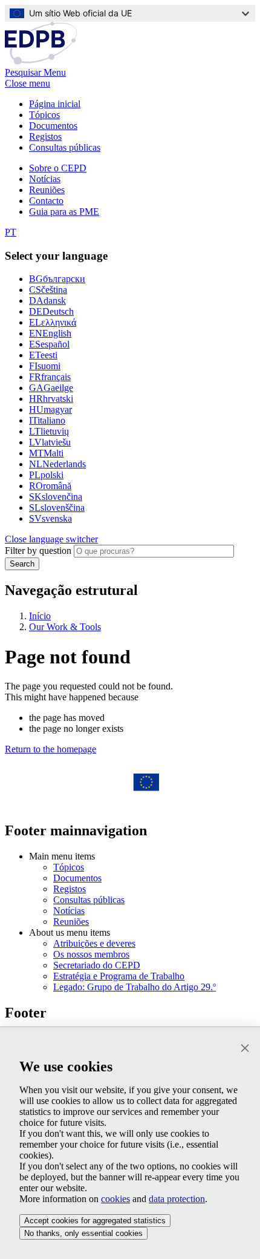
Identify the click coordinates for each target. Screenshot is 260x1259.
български (57, 279)
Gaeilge (51, 388)
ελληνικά (52, 322)
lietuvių (49, 431)
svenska (50, 518)
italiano (47, 420)
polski (46, 475)
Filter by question (38, 550)
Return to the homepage (50, 749)
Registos (45, 136)
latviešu (50, 442)
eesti (43, 355)
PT (10, 232)
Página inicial (54, 104)
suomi (44, 366)
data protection (177, 1199)
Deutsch (51, 311)
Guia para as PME (64, 211)
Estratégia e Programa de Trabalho (118, 976)
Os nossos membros (91, 954)
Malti (46, 453)
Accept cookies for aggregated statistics (95, 1220)
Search (22, 563)
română (50, 486)
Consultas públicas (64, 147)
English (50, 333)
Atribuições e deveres (94, 943)
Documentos (53, 125)
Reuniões (47, 190)
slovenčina (55, 496)
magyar (50, 409)
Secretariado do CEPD (96, 965)
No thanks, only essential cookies (83, 1233)
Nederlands (57, 464)
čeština (48, 289)
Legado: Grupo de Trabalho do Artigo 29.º (134, 987)
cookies (115, 1199)
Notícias (44, 179)
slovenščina (57, 507)
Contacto (46, 201)
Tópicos (44, 115)
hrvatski (51, 398)
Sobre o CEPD (57, 168)
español (49, 344)
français (50, 377)
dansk (47, 300)
